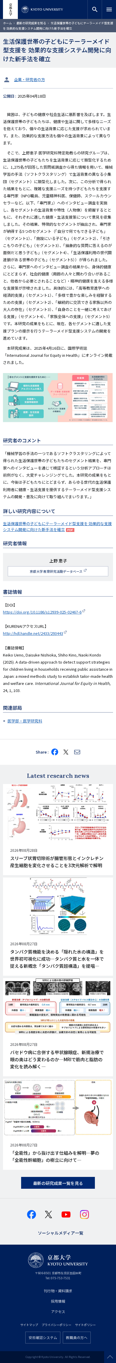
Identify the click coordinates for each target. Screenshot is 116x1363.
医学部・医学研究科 (24, 721)
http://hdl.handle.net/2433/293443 (33, 633)
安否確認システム (43, 1337)
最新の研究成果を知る (31, 23)
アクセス (58, 1311)
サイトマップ (29, 1324)
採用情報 (58, 1301)
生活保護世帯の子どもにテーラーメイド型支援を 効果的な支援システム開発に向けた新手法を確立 (57, 526)
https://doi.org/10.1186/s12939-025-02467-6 (42, 612)
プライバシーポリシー (56, 1324)
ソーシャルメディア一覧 (60, 1232)
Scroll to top (110, 1357)
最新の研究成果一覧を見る (58, 1183)
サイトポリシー (85, 1324)
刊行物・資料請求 (58, 1290)
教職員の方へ (76, 1337)
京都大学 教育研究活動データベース (56, 571)
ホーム (7, 23)
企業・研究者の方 (29, 79)
